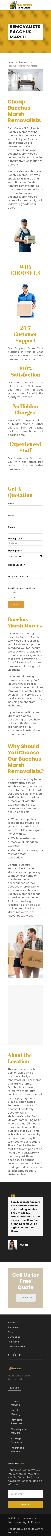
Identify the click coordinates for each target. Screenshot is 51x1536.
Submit (15, 604)
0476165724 (25, 1297)
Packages (13, 1342)
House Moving (15, 1403)
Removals (24, 62)
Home (11, 62)
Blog (10, 1332)
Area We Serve (16, 1346)
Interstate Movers (17, 1449)
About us (13, 1327)
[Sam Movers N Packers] (21, 5)
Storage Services (16, 1440)
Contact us (14, 1337)
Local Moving (15, 1412)
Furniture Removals (17, 1421)
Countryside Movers (19, 1431)
